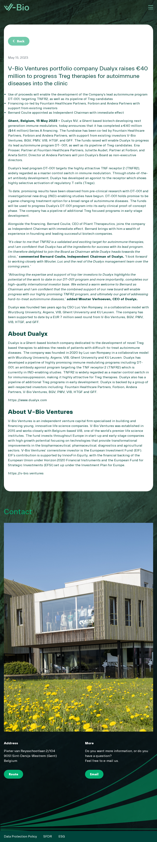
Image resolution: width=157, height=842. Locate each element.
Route (13, 774)
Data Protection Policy (20, 836)
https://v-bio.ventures (26, 473)
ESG (61, 836)
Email (94, 774)
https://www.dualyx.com (27, 400)
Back (18, 41)
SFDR (47, 836)
